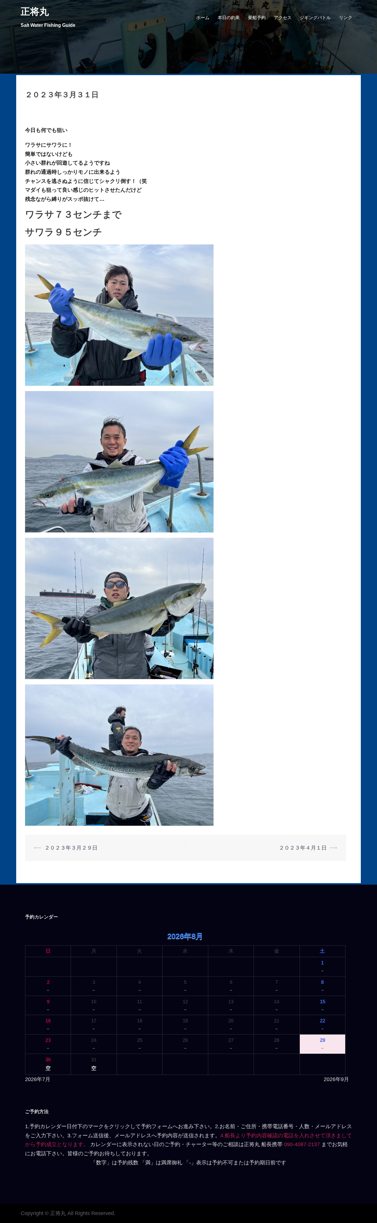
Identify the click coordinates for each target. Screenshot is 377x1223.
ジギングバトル (315, 17)
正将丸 (35, 11)
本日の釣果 (229, 17)
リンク (345, 17)
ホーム (202, 17)
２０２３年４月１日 (303, 848)
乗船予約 (257, 17)
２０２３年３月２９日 (70, 848)
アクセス (283, 17)
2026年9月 (336, 1079)
